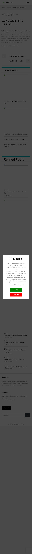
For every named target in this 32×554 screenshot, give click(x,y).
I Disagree (16, 295)
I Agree (16, 290)
